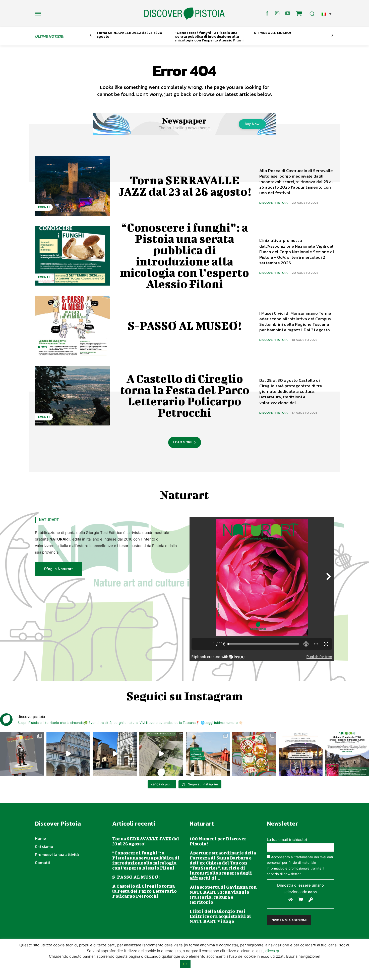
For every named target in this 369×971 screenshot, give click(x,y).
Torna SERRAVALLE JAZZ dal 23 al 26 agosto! (129, 34)
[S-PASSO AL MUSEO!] (72, 325)
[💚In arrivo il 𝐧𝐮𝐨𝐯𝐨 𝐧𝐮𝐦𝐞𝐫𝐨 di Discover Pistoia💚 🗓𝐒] (254, 754)
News (42, 347)
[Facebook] (267, 14)
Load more (182, 442)
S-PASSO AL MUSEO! (272, 32)
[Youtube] (288, 14)
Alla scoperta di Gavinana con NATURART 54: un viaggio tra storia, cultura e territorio (223, 894)
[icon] (299, 14)
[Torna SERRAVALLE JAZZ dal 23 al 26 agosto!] (72, 186)
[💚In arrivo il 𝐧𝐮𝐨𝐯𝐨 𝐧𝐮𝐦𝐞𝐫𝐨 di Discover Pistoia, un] (22, 754)
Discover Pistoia (273, 202)
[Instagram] (277, 14)
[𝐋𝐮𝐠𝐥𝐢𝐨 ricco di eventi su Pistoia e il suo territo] (208, 754)
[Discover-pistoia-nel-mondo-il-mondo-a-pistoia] (184, 14)
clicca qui (273, 950)
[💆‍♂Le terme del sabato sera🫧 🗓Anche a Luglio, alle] (301, 754)
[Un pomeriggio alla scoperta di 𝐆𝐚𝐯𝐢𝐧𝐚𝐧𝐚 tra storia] (347, 754)
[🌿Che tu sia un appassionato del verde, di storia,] (161, 754)
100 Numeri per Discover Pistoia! (218, 841)
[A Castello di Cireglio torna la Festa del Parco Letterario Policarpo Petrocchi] (72, 395)
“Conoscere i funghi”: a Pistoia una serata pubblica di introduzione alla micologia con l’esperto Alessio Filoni (209, 36)
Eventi (44, 207)
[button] (326, 14)
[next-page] (332, 35)
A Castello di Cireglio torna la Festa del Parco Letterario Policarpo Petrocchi (184, 395)
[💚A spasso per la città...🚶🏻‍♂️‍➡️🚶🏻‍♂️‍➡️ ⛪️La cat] (115, 754)
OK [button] (185, 964)
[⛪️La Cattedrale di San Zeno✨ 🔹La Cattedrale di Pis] (68, 754)
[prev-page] (91, 35)
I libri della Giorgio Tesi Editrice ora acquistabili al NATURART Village (220, 916)
